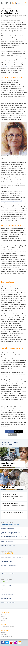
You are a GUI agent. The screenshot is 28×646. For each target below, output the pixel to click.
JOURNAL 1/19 (5, 66)
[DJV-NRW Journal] (10, 2)
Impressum (3, 632)
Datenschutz (4, 634)
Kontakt (3, 616)
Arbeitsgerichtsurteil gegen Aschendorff (11, 201)
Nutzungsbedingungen (6, 636)
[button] (9, 431)
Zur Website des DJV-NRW (7, 626)
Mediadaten (4, 618)
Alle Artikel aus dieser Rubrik (8, 545)
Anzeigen (3, 620)
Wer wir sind (4, 614)
